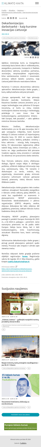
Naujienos (20, 10)
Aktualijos (12, 10)
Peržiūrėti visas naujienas (20, 415)
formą (24, 256)
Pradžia (4, 10)
